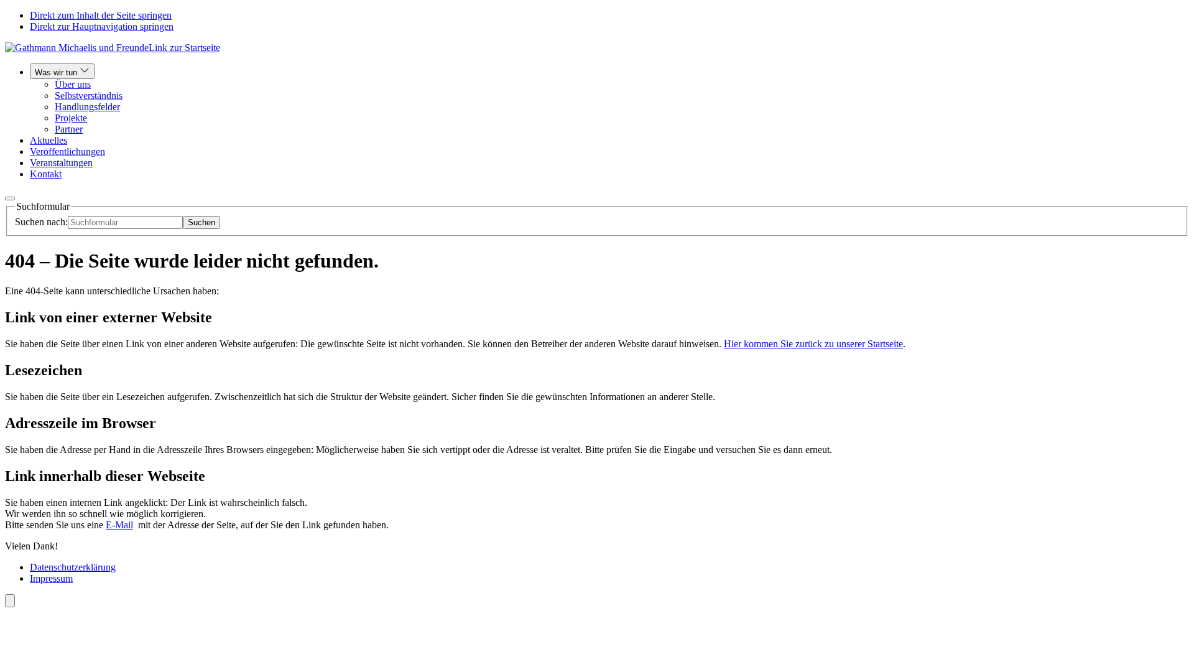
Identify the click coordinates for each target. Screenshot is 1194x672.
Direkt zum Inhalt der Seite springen (101, 15)
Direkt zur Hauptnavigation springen (102, 26)
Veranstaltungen (61, 162)
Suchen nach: (41, 222)
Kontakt (46, 174)
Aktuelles (48, 140)
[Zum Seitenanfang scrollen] (10, 600)
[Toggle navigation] (10, 198)
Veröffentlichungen (67, 151)
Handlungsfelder (87, 106)
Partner (69, 129)
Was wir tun (57, 72)
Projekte (71, 118)
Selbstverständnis (89, 95)
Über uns (73, 84)
